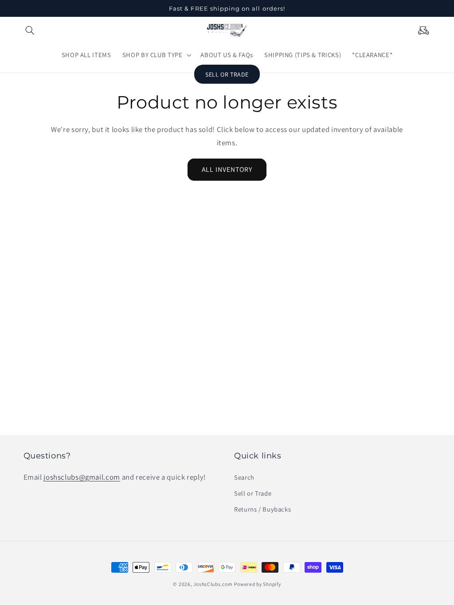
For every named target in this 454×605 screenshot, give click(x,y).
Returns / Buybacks (262, 509)
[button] (30, 30)
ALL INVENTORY (227, 169)
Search (244, 477)
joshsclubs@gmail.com (81, 477)
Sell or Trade (252, 493)
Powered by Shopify (257, 584)
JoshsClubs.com (212, 584)
